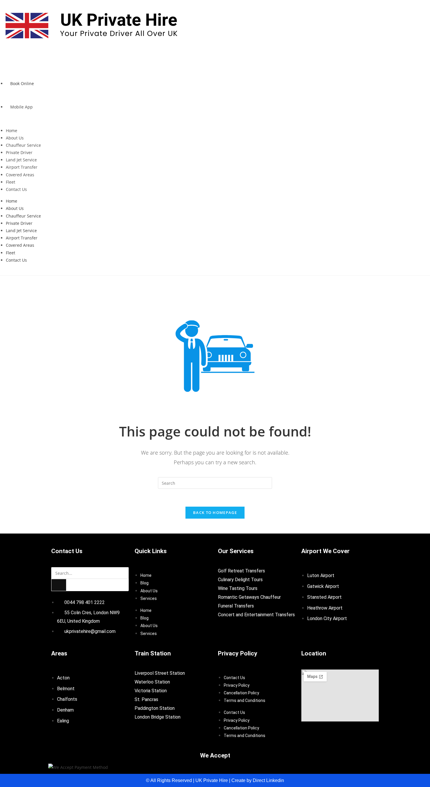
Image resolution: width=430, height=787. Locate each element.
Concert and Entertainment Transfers (256, 614)
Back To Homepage (215, 512)
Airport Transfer (21, 167)
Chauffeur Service (23, 145)
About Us (15, 138)
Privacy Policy (237, 685)
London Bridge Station (157, 717)
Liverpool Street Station (160, 673)
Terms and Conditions (244, 700)
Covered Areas (20, 174)
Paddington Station (155, 708)
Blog (144, 583)
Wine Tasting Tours (237, 588)
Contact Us (16, 189)
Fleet (10, 182)
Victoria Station (151, 690)
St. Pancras (146, 699)
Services (148, 598)
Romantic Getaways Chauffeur (249, 597)
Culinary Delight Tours (240, 579)
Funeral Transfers (236, 606)
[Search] (58, 585)
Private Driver (19, 152)
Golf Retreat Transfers (241, 571)
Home (11, 130)
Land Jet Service (21, 160)
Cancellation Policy (241, 693)
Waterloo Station (152, 682)
